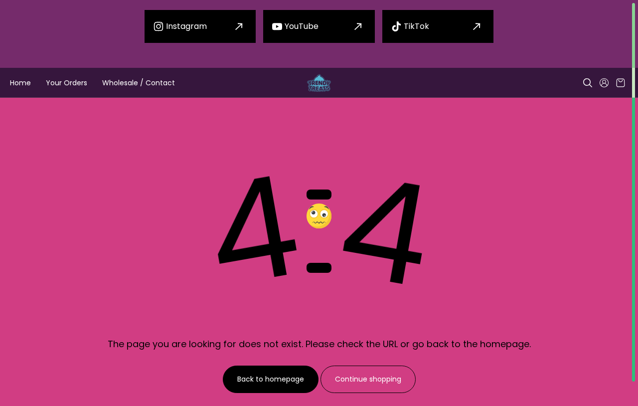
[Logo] (319, 83)
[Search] (587, 82)
